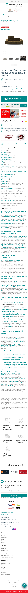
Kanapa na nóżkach (15, 263)
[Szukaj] (19, 15)
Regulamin (10, 497)
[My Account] (14, 15)
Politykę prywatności (18, 497)
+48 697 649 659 (15, 1)
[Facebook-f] (13, 529)
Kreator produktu (14, 98)
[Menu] (24, 15)
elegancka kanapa (6, 304)
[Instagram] (15, 529)
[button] (3, 40)
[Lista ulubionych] (8, 15)
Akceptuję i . (13, 497)
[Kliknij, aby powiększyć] (4, 52)
